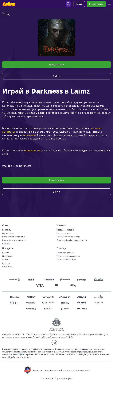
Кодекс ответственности (14, 240)
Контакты (6, 229)
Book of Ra (7, 266)
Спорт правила (64, 233)
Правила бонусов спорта (68, 236)
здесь (21, 354)
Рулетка (6, 263)
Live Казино (7, 256)
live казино (29, 135)
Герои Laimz (8, 233)
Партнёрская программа (13, 236)
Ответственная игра (66, 259)
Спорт (5, 259)
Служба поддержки (66, 252)
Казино (5, 252)
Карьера (6, 243)
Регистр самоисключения (68, 256)
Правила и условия (65, 229)
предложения (32, 150)
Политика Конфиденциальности (72, 240)
